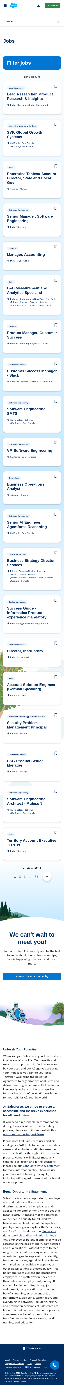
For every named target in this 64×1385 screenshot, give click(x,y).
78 (36, 872)
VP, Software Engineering (29, 446)
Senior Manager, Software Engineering (30, 218)
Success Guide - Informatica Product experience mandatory (28, 608)
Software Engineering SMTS (31, 409)
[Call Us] (54, 1365)
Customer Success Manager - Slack (23, 373)
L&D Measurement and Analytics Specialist (27, 290)
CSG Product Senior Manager (24, 758)
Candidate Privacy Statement (41, 1161)
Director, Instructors (24, 646)
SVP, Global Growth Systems (24, 134)
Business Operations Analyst (25, 482)
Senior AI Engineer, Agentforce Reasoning (27, 520)
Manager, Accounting (27, 254)
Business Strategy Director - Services (31, 558)
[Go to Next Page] (47, 872)
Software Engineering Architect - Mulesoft (26, 796)
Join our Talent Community (32, 972)
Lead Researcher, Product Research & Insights (30, 96)
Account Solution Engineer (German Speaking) (30, 682)
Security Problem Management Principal (27, 720)
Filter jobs (18, 63)
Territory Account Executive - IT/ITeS (31, 838)
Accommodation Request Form (23, 1130)
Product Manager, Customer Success (23, 335)
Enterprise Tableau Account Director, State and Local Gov (31, 178)
